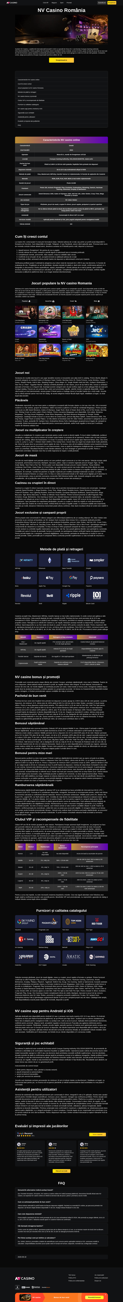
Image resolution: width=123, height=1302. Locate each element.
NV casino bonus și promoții (27, 96)
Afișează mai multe (61, 1171)
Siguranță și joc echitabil (26, 113)
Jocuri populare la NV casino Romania (30, 88)
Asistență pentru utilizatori (26, 117)
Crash (72, 301)
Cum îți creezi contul (24, 84)
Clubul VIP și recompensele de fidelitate (31, 100)
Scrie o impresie (97, 1134)
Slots (95, 301)
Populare (25, 301)
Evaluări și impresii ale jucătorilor (29, 121)
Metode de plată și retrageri (27, 92)
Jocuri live (48, 301)
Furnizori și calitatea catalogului (28, 104)
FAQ (19, 125)
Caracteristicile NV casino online (28, 80)
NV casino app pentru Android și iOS (30, 109)
